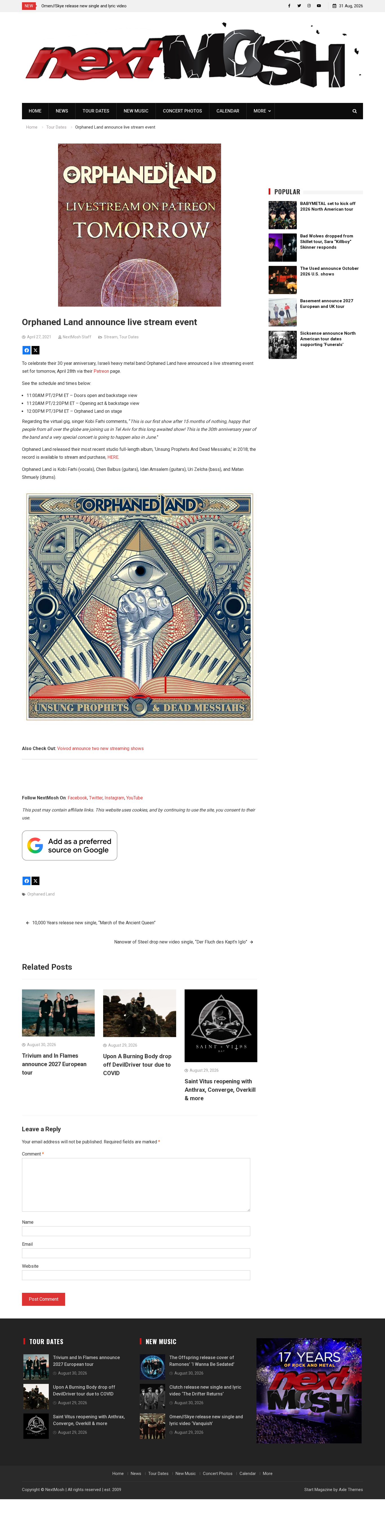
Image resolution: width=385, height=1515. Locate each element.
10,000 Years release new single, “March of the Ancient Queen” (94, 922)
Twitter (96, 797)
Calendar (227, 111)
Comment (33, 1154)
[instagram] (309, 6)
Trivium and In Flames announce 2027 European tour (54, 1064)
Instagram (114, 797)
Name (28, 1222)
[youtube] (319, 6)
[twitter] (299, 6)
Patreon (101, 371)
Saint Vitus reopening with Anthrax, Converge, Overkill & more (220, 1090)
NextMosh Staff (77, 337)
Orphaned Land (41, 894)
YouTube (134, 797)
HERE (112, 457)
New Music (136, 111)
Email (27, 1244)
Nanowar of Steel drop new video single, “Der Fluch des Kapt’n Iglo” (180, 942)
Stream (111, 337)
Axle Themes (351, 1489)
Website (30, 1266)
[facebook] (289, 6)
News (62, 111)
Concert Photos (182, 111)
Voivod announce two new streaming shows (100, 748)
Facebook (77, 797)
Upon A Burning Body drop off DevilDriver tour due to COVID (137, 1065)
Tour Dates (96, 111)
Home (35, 111)
